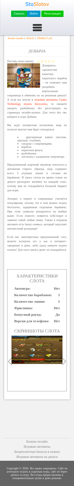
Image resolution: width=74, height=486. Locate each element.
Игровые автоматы (37, 446)
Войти (34, 13)
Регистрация (52, 13)
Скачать (19, 13)
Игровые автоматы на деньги (37, 457)
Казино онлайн (37, 441)
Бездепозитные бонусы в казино (37, 451)
